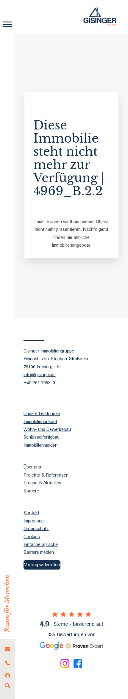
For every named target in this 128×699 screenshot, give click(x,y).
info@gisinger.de (40, 374)
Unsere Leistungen (42, 413)
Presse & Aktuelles (42, 483)
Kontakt (31, 512)
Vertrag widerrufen (42, 564)
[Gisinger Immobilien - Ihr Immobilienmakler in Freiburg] (99, 16)
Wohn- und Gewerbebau (47, 429)
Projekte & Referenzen (46, 475)
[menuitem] (7, 649)
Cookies (32, 536)
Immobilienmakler (40, 445)
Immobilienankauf (40, 421)
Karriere (31, 491)
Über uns (32, 467)
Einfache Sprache (41, 544)
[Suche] (7, 687)
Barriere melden (39, 552)
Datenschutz (36, 528)
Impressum (34, 521)
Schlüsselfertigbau (42, 437)
